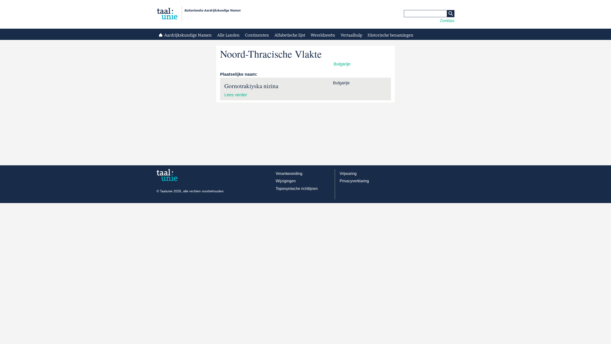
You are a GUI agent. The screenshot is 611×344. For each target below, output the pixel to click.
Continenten (257, 35)
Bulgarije (342, 64)
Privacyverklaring (354, 181)
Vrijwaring (348, 174)
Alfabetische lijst (289, 35)
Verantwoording (289, 174)
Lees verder (235, 94)
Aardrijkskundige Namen (188, 35)
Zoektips (447, 21)
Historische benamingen (390, 35)
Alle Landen (228, 35)
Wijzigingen (286, 181)
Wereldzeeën (323, 35)
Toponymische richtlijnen (297, 189)
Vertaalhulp (351, 35)
